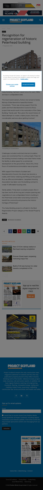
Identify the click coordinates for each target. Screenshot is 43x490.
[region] (21, 81)
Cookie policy (24, 79)
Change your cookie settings (12, 85)
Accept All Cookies (28, 84)
